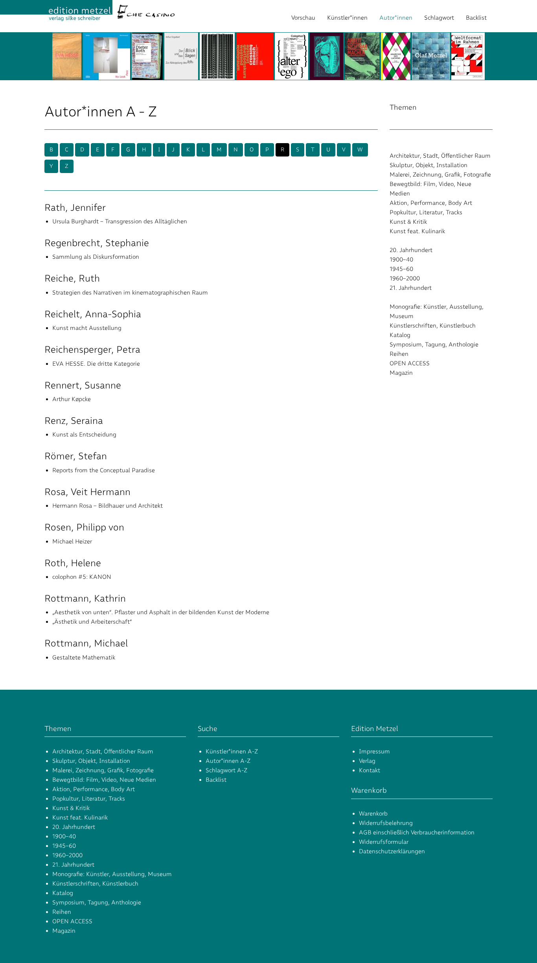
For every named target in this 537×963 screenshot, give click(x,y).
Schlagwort (439, 17)
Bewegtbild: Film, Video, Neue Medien (104, 779)
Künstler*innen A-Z (232, 751)
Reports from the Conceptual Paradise (103, 470)
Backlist (476, 17)
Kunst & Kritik (408, 221)
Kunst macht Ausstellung (86, 327)
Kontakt (369, 770)
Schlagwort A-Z (226, 770)
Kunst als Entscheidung (84, 434)
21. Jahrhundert (411, 287)
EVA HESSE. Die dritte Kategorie (96, 363)
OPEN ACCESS (410, 363)
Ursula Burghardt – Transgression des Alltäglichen (119, 221)
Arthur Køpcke (71, 399)
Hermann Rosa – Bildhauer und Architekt (107, 505)
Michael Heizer (72, 541)
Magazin (401, 372)
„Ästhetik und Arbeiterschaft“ (92, 621)
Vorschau (303, 17)
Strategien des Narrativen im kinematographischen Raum (130, 292)
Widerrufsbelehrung (386, 823)
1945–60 (401, 269)
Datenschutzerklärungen (392, 851)
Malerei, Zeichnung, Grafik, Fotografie (440, 174)
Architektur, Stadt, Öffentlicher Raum (440, 155)
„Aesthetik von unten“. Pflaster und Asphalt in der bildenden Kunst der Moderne (160, 612)
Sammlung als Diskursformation (95, 256)
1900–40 (401, 259)
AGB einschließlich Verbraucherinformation (416, 832)
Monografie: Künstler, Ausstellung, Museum (112, 874)
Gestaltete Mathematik (83, 657)
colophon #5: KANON (81, 576)
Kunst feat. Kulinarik (417, 231)
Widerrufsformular (383, 841)
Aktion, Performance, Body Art (431, 202)
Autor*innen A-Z (228, 760)
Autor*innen (395, 17)
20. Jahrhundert (411, 250)
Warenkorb (373, 813)
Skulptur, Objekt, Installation (428, 165)
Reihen (399, 353)
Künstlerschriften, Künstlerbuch (433, 325)
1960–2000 (405, 278)
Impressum (374, 751)
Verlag (367, 760)
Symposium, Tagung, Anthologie (434, 344)
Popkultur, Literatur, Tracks (426, 212)
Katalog (400, 335)
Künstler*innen (347, 17)
